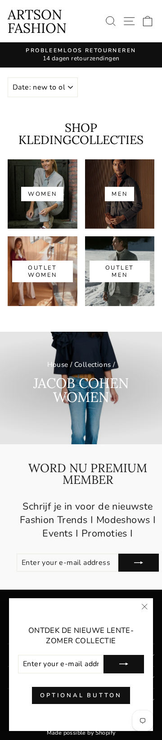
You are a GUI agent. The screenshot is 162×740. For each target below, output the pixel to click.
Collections (92, 364)
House (57, 364)
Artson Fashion (37, 21)
